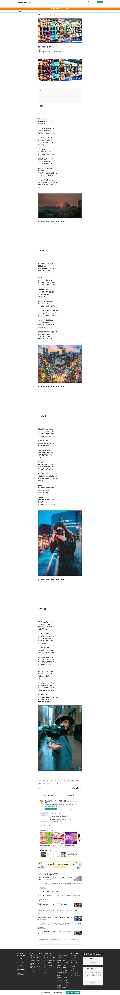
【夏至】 (41, 92)
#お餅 (52, 780)
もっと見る (77, 829)
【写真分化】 (42, 100)
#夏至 (40, 780)
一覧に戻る (60, 795)
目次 (40, 90)
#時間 (64, 780)
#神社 (44, 780)
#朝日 (60, 780)
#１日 (56, 780)
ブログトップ (44, 14)
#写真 (68, 780)
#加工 (53, 783)
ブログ (50, 14)
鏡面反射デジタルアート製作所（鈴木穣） (55, 801)
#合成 (49, 783)
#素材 (57, 783)
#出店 (48, 780)
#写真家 (72, 780)
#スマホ (77, 780)
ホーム (39, 14)
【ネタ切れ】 (42, 98)
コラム (54, 14)
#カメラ (40, 783)
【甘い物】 (42, 95)
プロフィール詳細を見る (75, 801)
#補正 (45, 783)
